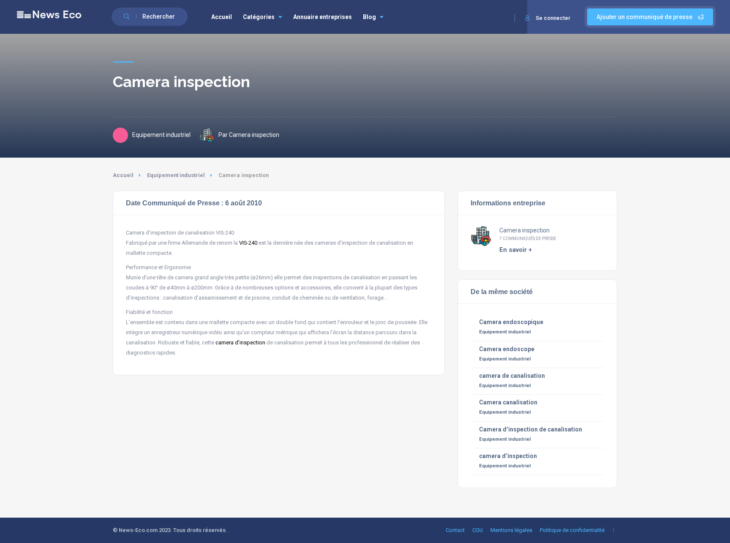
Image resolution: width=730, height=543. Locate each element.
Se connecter (553, 18)
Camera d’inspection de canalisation (530, 429)
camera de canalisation (512, 375)
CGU (477, 530)
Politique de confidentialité (572, 530)
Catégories (259, 17)
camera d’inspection (240, 342)
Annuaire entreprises (322, 17)
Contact (455, 530)
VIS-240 (248, 243)
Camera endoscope (506, 349)
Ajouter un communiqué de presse (645, 17)
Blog (369, 17)
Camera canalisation (508, 402)
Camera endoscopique (511, 322)
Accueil (221, 17)
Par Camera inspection (248, 134)
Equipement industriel (176, 175)
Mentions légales (511, 530)
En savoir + (515, 250)
